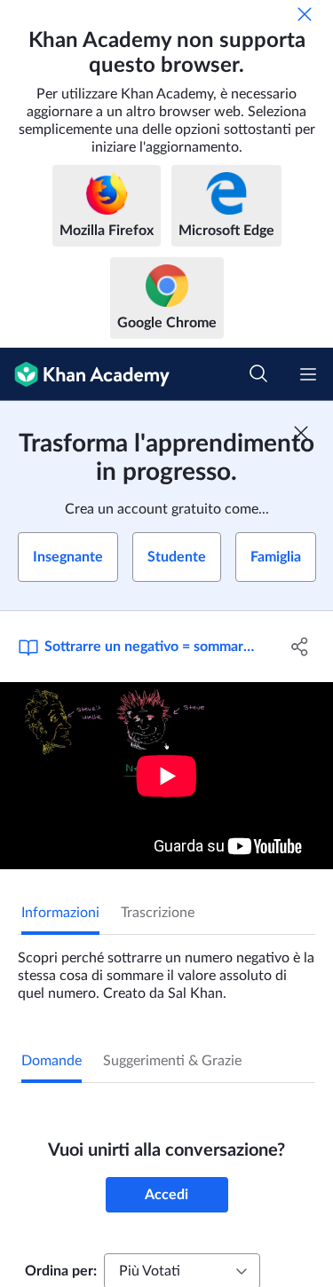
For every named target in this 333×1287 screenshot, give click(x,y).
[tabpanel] (166, 968)
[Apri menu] (308, 374)
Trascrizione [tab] (157, 913)
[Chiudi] (304, 14)
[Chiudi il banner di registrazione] (301, 433)
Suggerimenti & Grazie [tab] (172, 1061)
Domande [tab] (51, 1061)
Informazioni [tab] (60, 913)
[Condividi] (300, 646)
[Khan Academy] (85, 374)
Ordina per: (61, 1271)
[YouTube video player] (166, 775)
